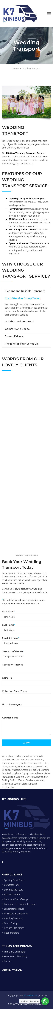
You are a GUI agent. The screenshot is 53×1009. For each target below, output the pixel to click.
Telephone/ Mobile (13, 651)
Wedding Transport (13, 918)
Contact (7, 961)
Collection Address (12, 664)
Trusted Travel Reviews (30, 555)
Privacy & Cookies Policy (15, 956)
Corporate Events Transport (17, 899)
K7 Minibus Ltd (31, 995)
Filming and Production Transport (20, 904)
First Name (8, 611)
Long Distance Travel (14, 908)
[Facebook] (2, 861)
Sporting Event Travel (14, 880)
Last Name (8, 625)
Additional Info (10, 717)
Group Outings (11, 923)
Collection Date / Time (14, 691)
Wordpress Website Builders (30, 1004)
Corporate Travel (12, 884)
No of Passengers (12, 704)
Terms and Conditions (14, 951)
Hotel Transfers (11, 932)
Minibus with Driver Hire (16, 913)
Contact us (7, 588)
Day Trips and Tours (13, 889)
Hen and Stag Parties (14, 927)
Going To (7, 678)
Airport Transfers (12, 894)
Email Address (10, 638)
